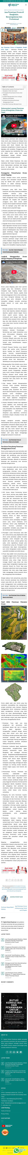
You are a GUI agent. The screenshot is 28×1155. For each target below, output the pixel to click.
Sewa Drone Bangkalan (18, 889)
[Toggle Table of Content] (23, 87)
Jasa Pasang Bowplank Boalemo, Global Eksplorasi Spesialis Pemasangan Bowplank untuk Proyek (16, 940)
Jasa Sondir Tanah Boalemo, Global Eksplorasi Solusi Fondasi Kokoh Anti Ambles (15, 956)
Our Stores (10, 1150)
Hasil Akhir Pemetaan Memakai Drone (12, 104)
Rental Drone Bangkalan (7, 889)
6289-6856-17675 (7, 1105)
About (4, 1150)
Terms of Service (5, 1111)
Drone (22, 10)
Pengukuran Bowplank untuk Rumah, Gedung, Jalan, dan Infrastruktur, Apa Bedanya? (15, 948)
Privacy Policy (5, 1114)
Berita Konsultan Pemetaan (12, 10)
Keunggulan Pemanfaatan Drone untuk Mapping (12, 93)
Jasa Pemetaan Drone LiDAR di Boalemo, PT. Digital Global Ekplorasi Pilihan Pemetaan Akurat (15, 974)
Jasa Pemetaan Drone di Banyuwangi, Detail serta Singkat (21, 908)
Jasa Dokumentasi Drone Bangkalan (18, 887)
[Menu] (26, 5)
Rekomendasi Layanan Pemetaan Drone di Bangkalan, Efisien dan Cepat (13, 90)
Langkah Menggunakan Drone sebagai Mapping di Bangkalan (12, 97)
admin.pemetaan (14, 24)
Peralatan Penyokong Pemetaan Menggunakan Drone (11, 101)
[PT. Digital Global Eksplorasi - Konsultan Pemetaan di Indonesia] (14, 5)
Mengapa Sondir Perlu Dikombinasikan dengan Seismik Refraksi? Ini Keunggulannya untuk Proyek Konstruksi (16, 965)
